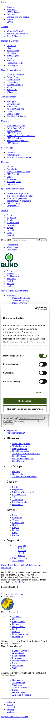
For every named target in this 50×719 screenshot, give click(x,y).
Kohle (9, 58)
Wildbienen (12, 106)
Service (10, 22)
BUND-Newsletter (15, 133)
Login (9, 232)
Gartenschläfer (13, 114)
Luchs (9, 111)
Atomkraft (11, 45)
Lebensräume (12, 82)
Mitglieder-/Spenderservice (18, 171)
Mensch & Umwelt (15, 31)
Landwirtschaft (13, 79)
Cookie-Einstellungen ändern (14, 565)
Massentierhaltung (15, 84)
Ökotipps (11, 152)
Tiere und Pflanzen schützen (19, 157)
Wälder (10, 92)
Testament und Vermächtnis (19, 201)
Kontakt (10, 230)
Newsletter (11, 225)
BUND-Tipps (13, 12)
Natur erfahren (13, 155)
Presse (9, 215)
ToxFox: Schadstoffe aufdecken (21, 135)
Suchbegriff (6, 240)
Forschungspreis (14, 181)
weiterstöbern (20, 594)
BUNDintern (12, 143)
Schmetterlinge (13, 104)
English (10, 19)
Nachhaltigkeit (13, 55)
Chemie (10, 48)
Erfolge (10, 166)
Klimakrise (11, 53)
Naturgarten (12, 101)
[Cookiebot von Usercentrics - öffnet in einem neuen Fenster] (35, 308)
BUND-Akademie (15, 138)
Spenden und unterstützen (18, 17)
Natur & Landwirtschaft (17, 33)
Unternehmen (13, 206)
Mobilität (11, 60)
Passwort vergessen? (16, 433)
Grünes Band (12, 77)
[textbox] (25, 239)
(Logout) (10, 235)
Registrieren (12, 430)
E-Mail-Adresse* (11, 418)
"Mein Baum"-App (15, 128)
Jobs (9, 176)
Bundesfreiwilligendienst (17, 140)
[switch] (43, 364)
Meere (9, 87)
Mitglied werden (14, 130)
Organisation (12, 169)
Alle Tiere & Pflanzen (16, 116)
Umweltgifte (12, 65)
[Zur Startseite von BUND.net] (9, 266)
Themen (10, 7)
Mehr (38, 392)
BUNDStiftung (13, 203)
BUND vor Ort (13, 174)
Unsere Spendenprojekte (17, 193)
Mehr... (22, 582)
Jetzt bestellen (7, 594)
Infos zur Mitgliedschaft (17, 198)
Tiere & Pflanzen (14, 36)
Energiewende (13, 50)
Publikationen (13, 222)
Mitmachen (12, 9)
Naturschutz (12, 89)
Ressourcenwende (15, 63)
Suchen (42, 240)
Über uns (11, 14)
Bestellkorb (12, 250)
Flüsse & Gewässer (15, 75)
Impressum (11, 217)
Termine (10, 220)
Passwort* (8, 421)
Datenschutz (12, 184)
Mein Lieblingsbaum (16, 125)
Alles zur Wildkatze (15, 109)
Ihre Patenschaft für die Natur (19, 196)
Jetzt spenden (12, 245)
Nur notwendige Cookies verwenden (25, 409)
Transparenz (12, 179)
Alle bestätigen (25, 401)
